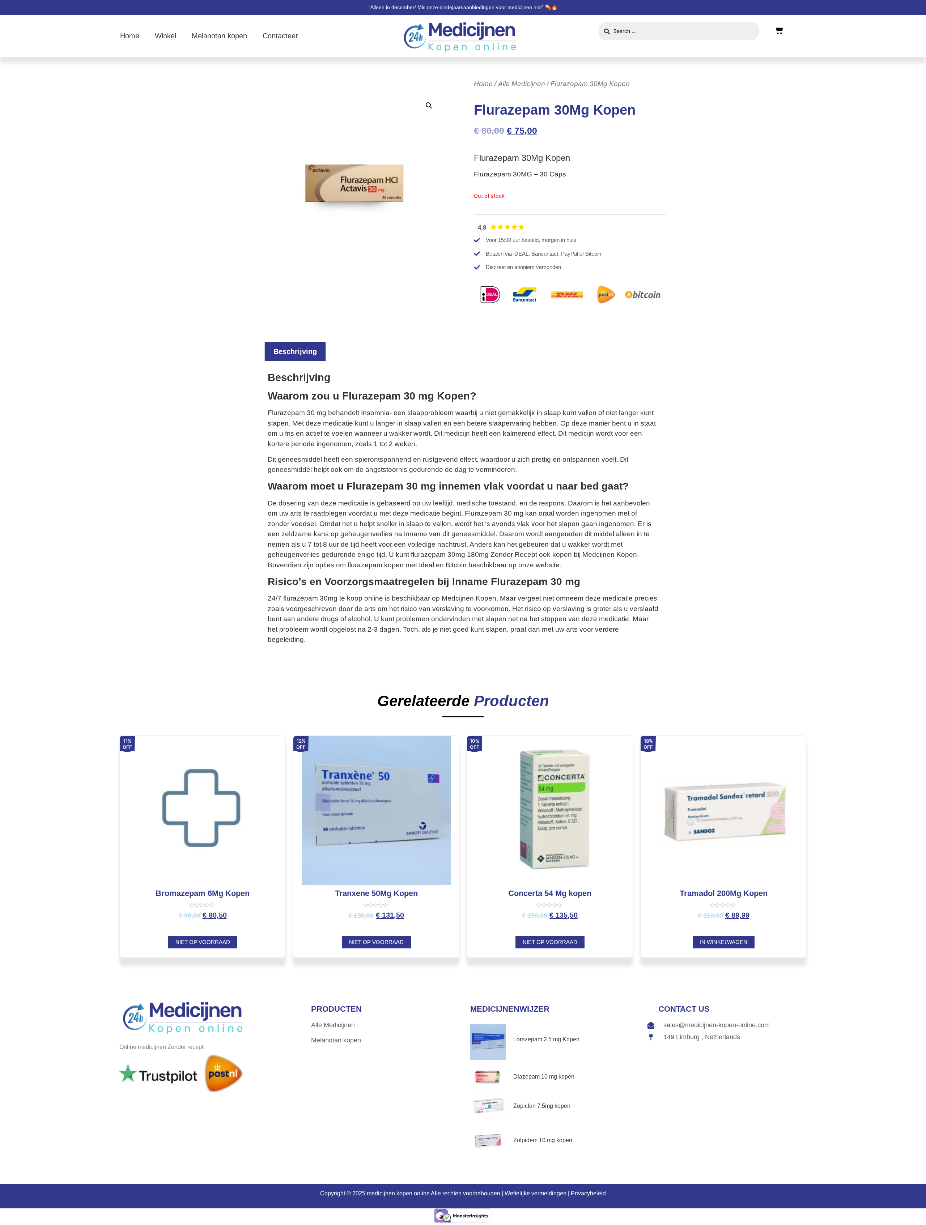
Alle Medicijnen (521, 84)
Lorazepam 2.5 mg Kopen (546, 1039)
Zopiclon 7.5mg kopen (541, 1106)
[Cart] (779, 31)
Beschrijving (295, 351)
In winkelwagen (723, 942)
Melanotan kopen (219, 36)
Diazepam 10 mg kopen (543, 1077)
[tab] (295, 351)
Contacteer (280, 36)
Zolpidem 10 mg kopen (542, 1140)
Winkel (165, 36)
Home (129, 36)
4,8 (482, 227)
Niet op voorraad (202, 942)
